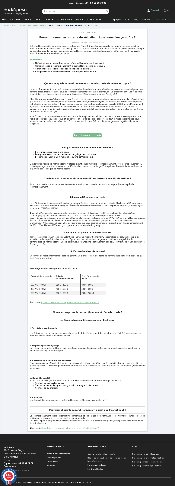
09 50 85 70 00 (97, 3)
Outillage (49, 19)
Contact (146, 19)
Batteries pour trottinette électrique (148, 458)
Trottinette (15, 19)
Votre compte (55, 446)
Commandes (52, 461)
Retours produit (54, 457)
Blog (136, 19)
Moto (38, 19)
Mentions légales (95, 469)
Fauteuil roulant (94, 19)
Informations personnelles (58, 453)
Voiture (79, 19)
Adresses (51, 465)
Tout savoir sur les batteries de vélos (92, 42)
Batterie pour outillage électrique (147, 466)
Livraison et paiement (97, 465)
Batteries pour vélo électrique (145, 454)
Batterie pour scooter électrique (147, 462)
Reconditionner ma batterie (87, 135)
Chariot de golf (64, 19)
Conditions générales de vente (101, 454)
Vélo (4, 19)
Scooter (27, 19)
